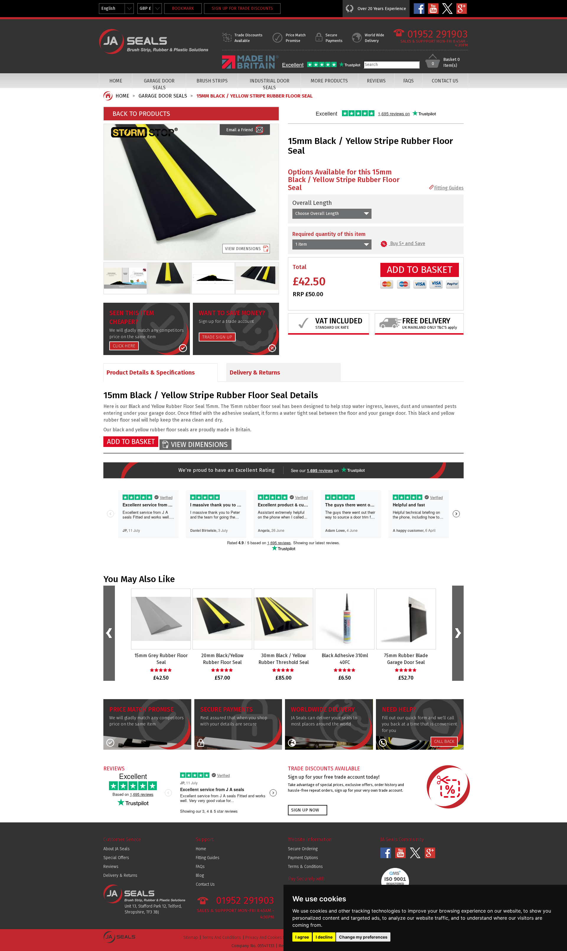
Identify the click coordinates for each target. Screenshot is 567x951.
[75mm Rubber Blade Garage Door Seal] (406, 619)
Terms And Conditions (221, 937)
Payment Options (303, 857)
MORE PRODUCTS (329, 81)
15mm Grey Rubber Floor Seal (161, 659)
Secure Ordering (302, 848)
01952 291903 (437, 34)
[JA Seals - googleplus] (461, 8)
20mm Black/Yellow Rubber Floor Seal (222, 659)
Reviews (110, 866)
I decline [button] (324, 936)
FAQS (408, 81)
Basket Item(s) (451, 62)
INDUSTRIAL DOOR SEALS (269, 84)
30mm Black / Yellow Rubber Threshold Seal (283, 659)
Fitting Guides (449, 188)
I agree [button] (302, 936)
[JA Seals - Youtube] (433, 8)
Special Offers (116, 857)
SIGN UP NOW (305, 810)
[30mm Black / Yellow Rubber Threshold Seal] (283, 619)
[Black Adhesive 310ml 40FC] (344, 619)
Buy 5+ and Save (407, 243)
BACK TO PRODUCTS (141, 114)
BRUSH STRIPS (212, 81)
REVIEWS (376, 81)
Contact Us (205, 884)
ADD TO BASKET (419, 269)
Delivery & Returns (120, 875)
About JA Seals (116, 848)
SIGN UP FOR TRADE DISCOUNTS (242, 8)
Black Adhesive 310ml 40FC (345, 659)
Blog (200, 875)
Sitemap (190, 937)
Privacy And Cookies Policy (269, 937)
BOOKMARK (183, 8)
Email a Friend (239, 129)
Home (201, 848)
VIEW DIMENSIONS (243, 248)
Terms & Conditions (305, 866)
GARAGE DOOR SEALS (159, 84)
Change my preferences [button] (363, 936)
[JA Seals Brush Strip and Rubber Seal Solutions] (154, 41)
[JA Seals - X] (447, 8)
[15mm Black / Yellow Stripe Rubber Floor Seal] (191, 192)
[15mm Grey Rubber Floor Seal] (161, 619)
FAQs (200, 866)
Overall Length (312, 202)
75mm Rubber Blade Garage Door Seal (406, 659)
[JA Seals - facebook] (419, 8)
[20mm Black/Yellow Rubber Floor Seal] (222, 619)
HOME (115, 81)
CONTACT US (445, 81)
